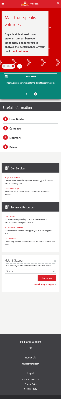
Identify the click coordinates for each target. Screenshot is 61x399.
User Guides (16, 119)
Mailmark (15, 138)
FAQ (30, 348)
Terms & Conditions (30, 379)
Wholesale (34, 3)
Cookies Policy (30, 389)
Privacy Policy (31, 384)
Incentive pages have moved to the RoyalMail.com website (30, 83)
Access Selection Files (14, 227)
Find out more (20, 51)
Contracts (15, 128)
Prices (13, 147)
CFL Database (10, 238)
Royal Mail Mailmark (13, 177)
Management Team (30, 364)
